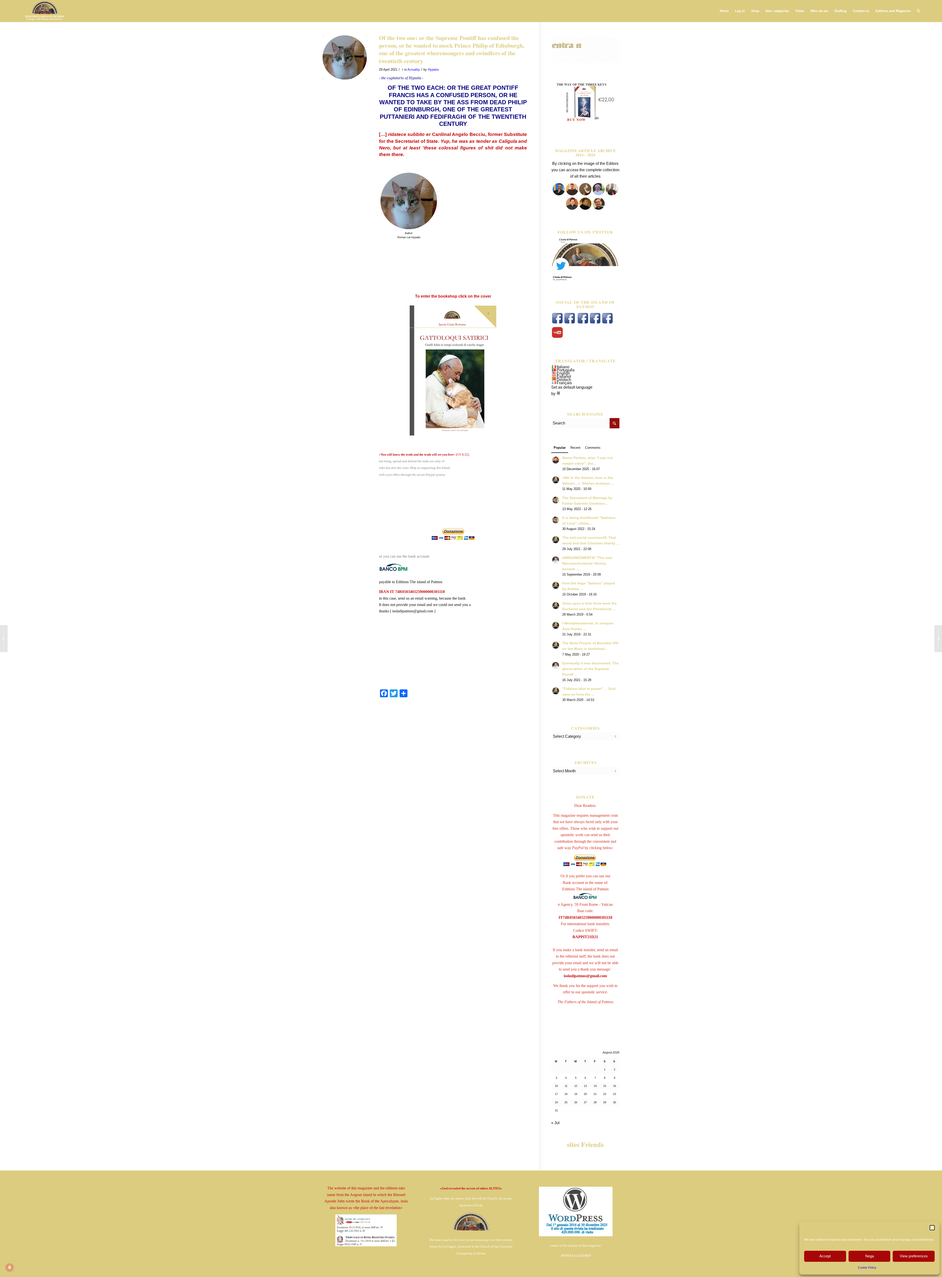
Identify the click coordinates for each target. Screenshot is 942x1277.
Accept (825, 1256)
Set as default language (571, 387)
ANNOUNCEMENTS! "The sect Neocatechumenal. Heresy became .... (587, 563)
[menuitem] (724, 11)
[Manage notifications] (9, 1267)
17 (556, 1094)
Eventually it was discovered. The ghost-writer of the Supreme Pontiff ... (590, 668)
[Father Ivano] (559, 194)
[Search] (918, 11)
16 (614, 1085)
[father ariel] (572, 208)
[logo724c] (44, 11)
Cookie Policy (867, 1267)
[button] (932, 1227)
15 (604, 1085)
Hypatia (433, 69)
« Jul (555, 1123)
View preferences (914, 1256)
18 (565, 1094)
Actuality (413, 69)
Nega (869, 1256)
